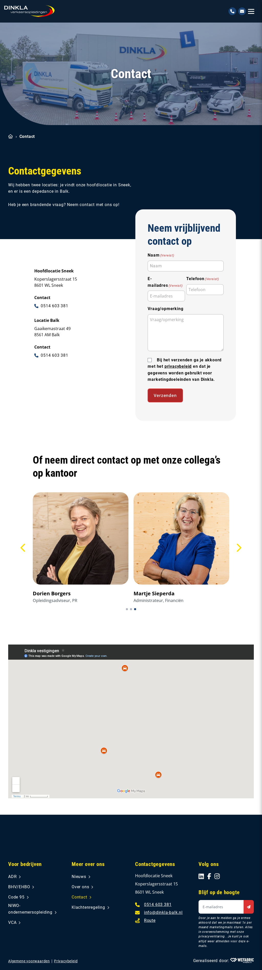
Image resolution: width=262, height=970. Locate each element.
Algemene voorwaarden (29, 961)
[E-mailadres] (242, 11)
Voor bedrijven (25, 864)
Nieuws (79, 876)
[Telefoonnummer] (232, 11)
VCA (12, 922)
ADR (12, 876)
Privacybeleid (66, 961)
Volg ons (209, 864)
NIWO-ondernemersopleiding (30, 909)
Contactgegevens (155, 864)
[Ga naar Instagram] (217, 876)
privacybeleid (178, 366)
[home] (29, 11)
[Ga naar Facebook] (209, 876)
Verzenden (165, 395)
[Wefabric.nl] (242, 960)
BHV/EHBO (19, 886)
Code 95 (16, 897)
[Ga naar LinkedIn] (201, 876)
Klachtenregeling (88, 907)
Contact (79, 897)
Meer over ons (88, 864)
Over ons (80, 886)
